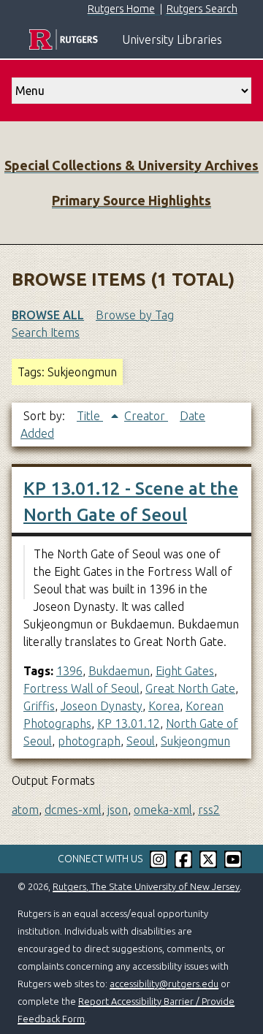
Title (90, 415)
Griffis (39, 705)
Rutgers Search (202, 9)
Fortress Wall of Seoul (81, 688)
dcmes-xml (73, 809)
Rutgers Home (121, 9)
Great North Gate (190, 688)
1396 (69, 670)
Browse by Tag (135, 315)
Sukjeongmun (195, 741)
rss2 (209, 809)
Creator (146, 415)
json (117, 809)
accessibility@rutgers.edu (164, 983)
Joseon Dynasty (101, 705)
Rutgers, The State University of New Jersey (146, 886)
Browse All (48, 315)
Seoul (140, 741)
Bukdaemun (119, 670)
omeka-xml (163, 809)
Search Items (46, 332)
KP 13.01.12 (128, 723)
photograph (89, 741)
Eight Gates (185, 670)
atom (25, 809)
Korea (164, 705)
